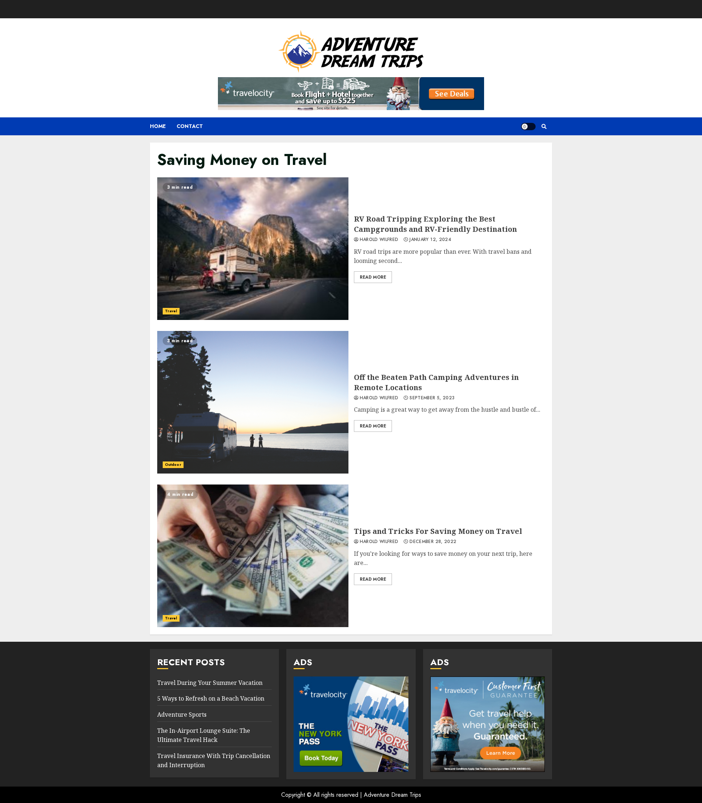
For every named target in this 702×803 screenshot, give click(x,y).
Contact (190, 126)
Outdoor (173, 464)
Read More (373, 277)
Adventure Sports (182, 714)
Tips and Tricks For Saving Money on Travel (252, 556)
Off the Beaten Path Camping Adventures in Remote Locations (252, 402)
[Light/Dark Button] (528, 126)
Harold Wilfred (379, 240)
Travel (171, 311)
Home (158, 126)
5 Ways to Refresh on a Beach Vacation (210, 698)
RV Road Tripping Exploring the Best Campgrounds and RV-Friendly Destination (252, 248)
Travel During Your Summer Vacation (210, 683)
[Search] (543, 126)
